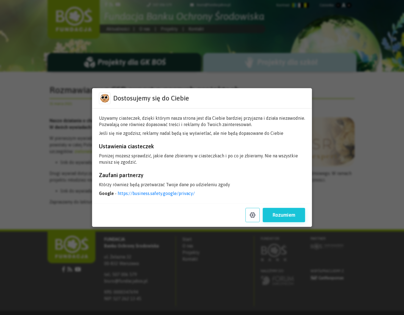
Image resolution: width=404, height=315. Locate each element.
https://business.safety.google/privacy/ (156, 193)
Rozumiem (284, 215)
